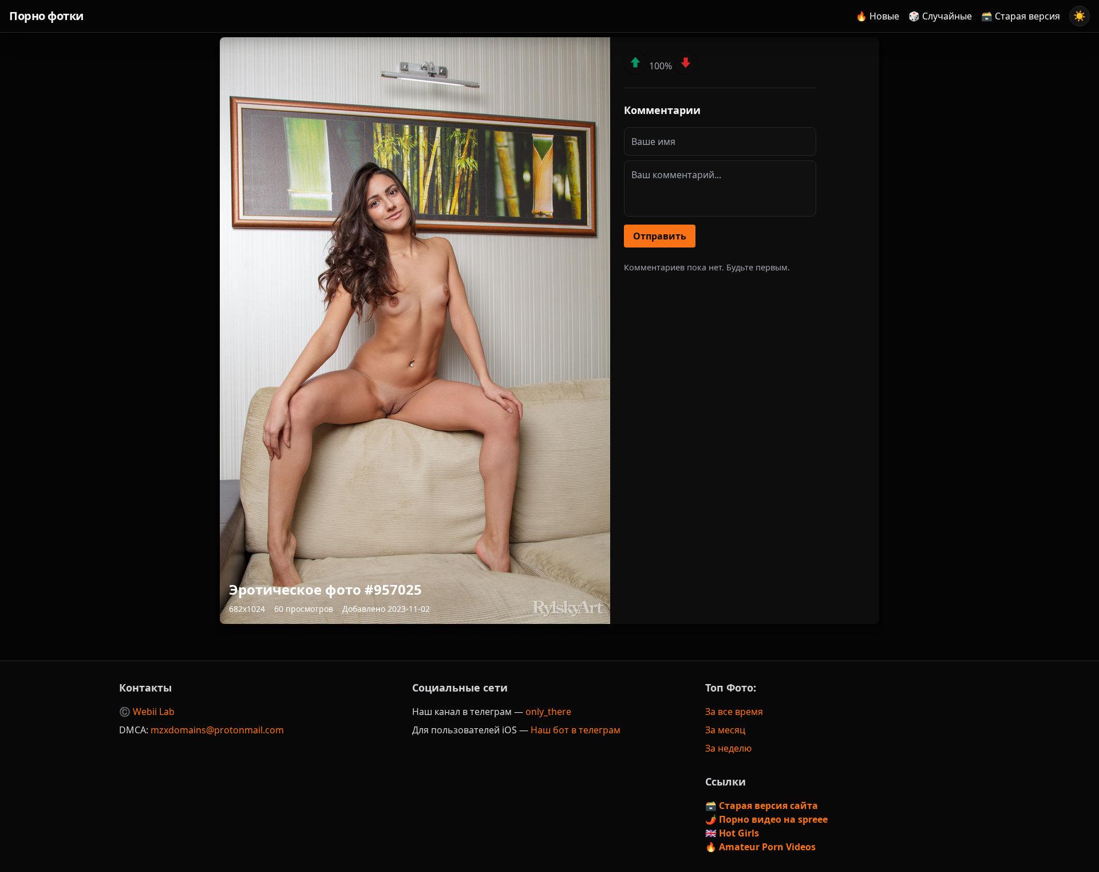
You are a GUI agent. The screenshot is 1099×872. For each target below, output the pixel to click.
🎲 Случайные (940, 16)
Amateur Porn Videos (767, 846)
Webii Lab (154, 711)
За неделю (728, 748)
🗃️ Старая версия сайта (761, 805)
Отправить (659, 236)
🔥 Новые (877, 16)
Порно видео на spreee (773, 819)
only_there (548, 711)
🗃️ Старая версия (1020, 16)
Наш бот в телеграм (575, 730)
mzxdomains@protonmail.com (217, 730)
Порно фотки (46, 15)
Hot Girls (739, 833)
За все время (734, 711)
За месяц (725, 730)
